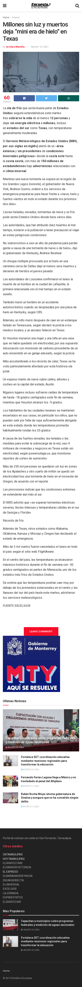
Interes (16, 17)
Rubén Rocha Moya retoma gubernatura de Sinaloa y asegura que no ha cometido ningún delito (49, 797)
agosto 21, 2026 (31, 786)
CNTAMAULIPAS (13, 854)
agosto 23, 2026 (15, 747)
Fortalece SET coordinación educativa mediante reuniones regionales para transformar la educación (45, 760)
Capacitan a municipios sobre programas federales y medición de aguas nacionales (40, 740)
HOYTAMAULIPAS (14, 858)
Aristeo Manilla (15, 46)
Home (6, 17)
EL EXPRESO (10, 871)
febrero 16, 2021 (40, 46)
